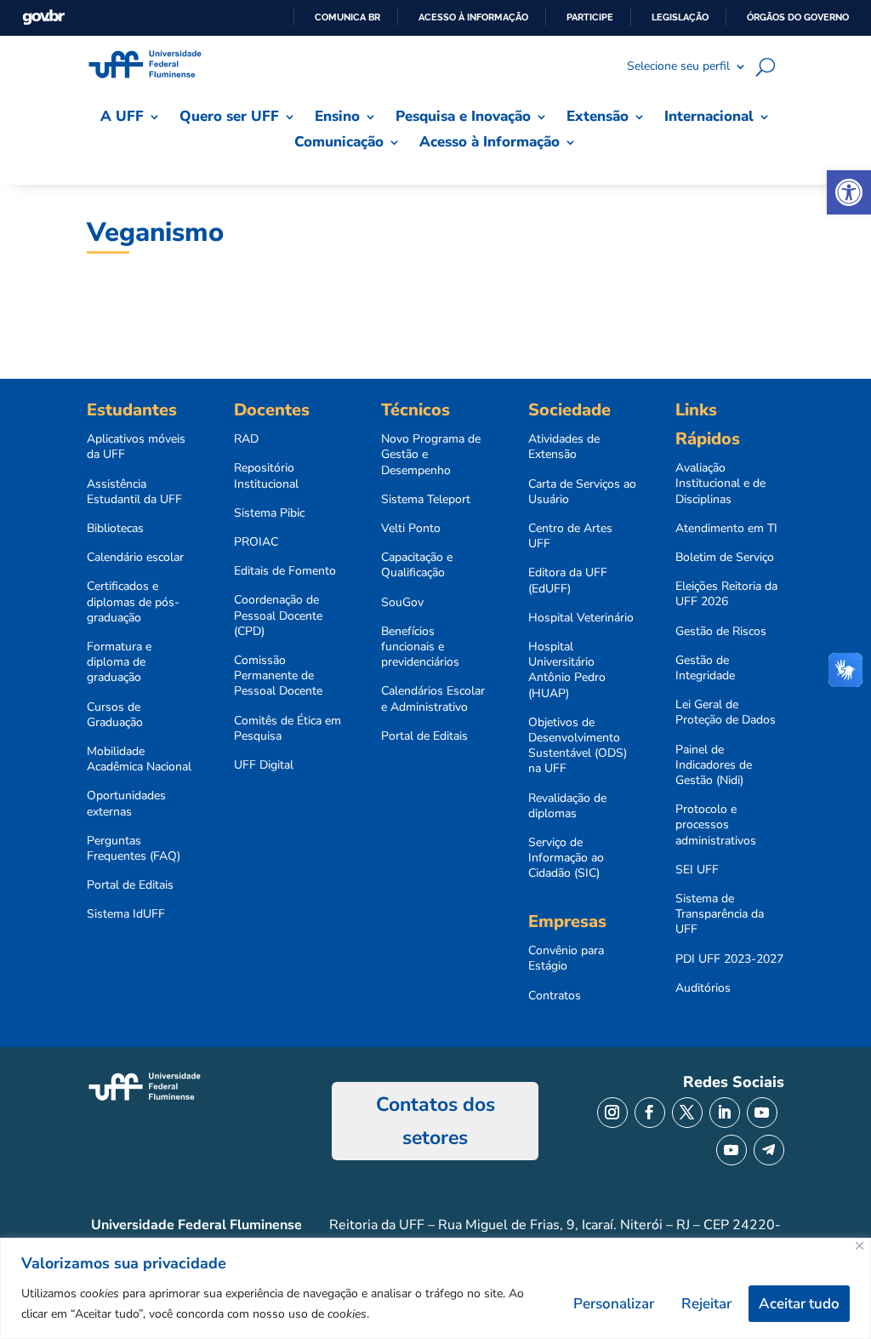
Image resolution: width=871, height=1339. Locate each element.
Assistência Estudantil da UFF (134, 492)
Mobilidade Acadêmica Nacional (139, 759)
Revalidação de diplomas (567, 806)
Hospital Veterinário (581, 618)
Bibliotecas (115, 528)
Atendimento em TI (726, 528)
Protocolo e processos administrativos (715, 825)
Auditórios (703, 988)
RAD (246, 439)
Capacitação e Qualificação (417, 565)
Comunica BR (347, 17)
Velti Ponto (411, 528)
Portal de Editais (130, 885)
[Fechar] (859, 1246)
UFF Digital (263, 765)
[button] (849, 192)
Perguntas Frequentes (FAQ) (133, 848)
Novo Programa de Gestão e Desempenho (431, 455)
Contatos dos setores (435, 1121)
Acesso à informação (473, 17)
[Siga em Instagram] (612, 1112)
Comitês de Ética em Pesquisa (287, 728)
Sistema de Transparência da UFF (719, 914)
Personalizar (613, 1303)
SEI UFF (697, 870)
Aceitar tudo (799, 1303)
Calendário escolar (135, 557)
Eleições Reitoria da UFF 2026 (726, 594)
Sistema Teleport (425, 499)
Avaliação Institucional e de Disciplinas (720, 483)
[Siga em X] (687, 1112)
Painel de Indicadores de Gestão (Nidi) (713, 765)
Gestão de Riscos (720, 631)
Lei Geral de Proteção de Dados (725, 712)
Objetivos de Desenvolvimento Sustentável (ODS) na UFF (577, 746)
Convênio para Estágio (566, 958)
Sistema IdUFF (126, 914)
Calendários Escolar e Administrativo (433, 699)
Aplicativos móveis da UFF (136, 447)
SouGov (402, 602)
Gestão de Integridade (705, 668)
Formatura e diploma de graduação (119, 662)
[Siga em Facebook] (650, 1112)
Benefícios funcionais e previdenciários (420, 647)
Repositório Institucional (266, 476)
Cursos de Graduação (115, 715)
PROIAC (256, 542)
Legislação (680, 17)
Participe (589, 17)
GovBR (43, 17)
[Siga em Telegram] (769, 1150)
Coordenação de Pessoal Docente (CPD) (278, 615)
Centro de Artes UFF (570, 536)
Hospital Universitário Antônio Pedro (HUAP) (567, 670)
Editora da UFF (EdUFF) (567, 580)
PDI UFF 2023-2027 (729, 959)
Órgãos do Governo (798, 17)
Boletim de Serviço (724, 557)
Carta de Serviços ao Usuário (582, 492)
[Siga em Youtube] (762, 1112)
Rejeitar (706, 1303)
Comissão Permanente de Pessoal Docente (278, 676)
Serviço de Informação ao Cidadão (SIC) (566, 858)
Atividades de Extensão (564, 447)
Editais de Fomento (285, 571)
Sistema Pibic (269, 513)
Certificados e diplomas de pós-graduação (133, 602)
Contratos (554, 996)
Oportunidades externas (126, 803)
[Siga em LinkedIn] (724, 1112)
